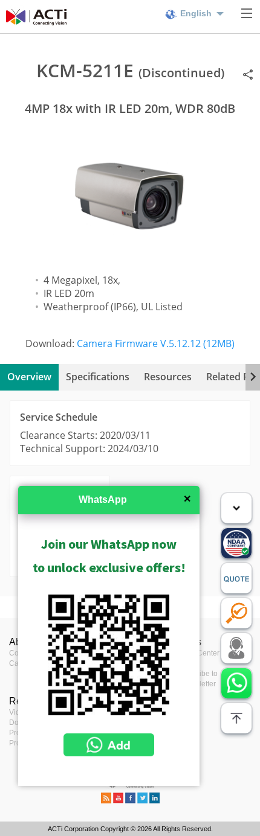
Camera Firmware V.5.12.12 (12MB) (156, 343)
